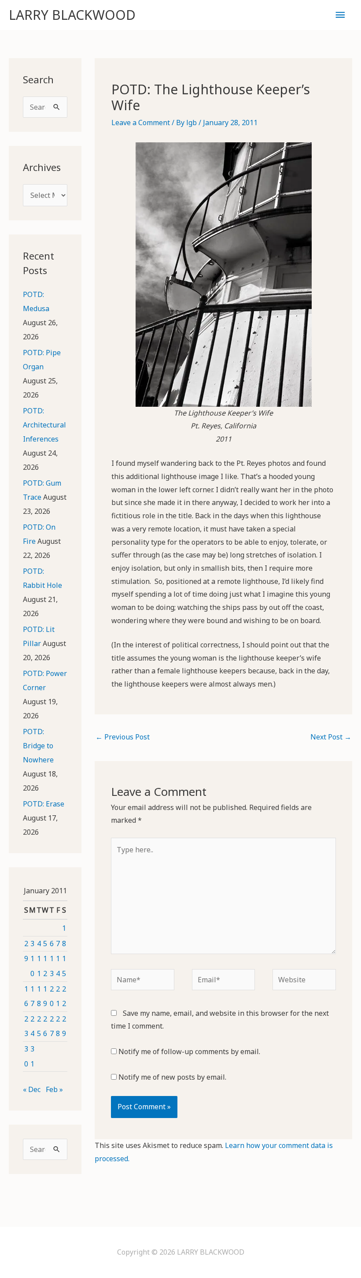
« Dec (32, 1089)
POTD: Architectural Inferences (44, 425)
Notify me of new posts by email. (172, 1077)
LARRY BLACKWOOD (72, 15)
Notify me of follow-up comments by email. (189, 1051)
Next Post (330, 737)
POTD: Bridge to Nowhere (38, 746)
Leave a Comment (140, 122)
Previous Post (123, 737)
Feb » (54, 1089)
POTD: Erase (43, 804)
